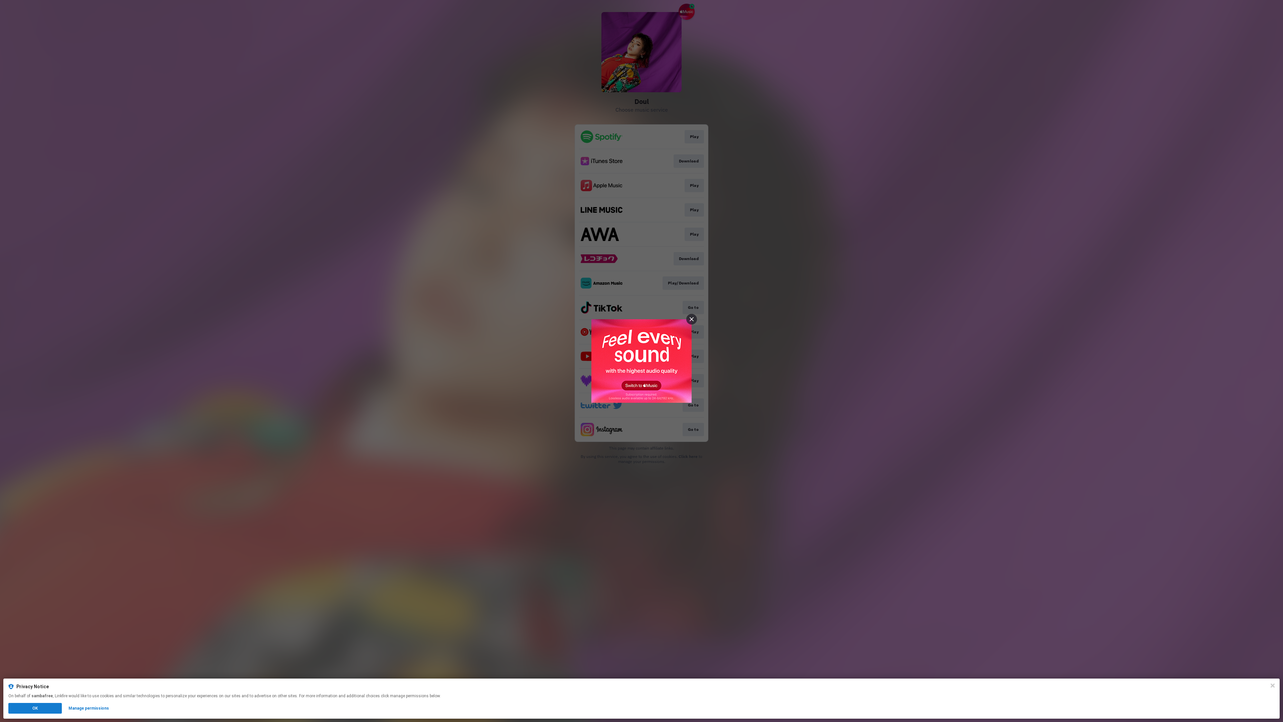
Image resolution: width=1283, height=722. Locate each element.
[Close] (1272, 685)
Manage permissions (88, 708)
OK (35, 708)
